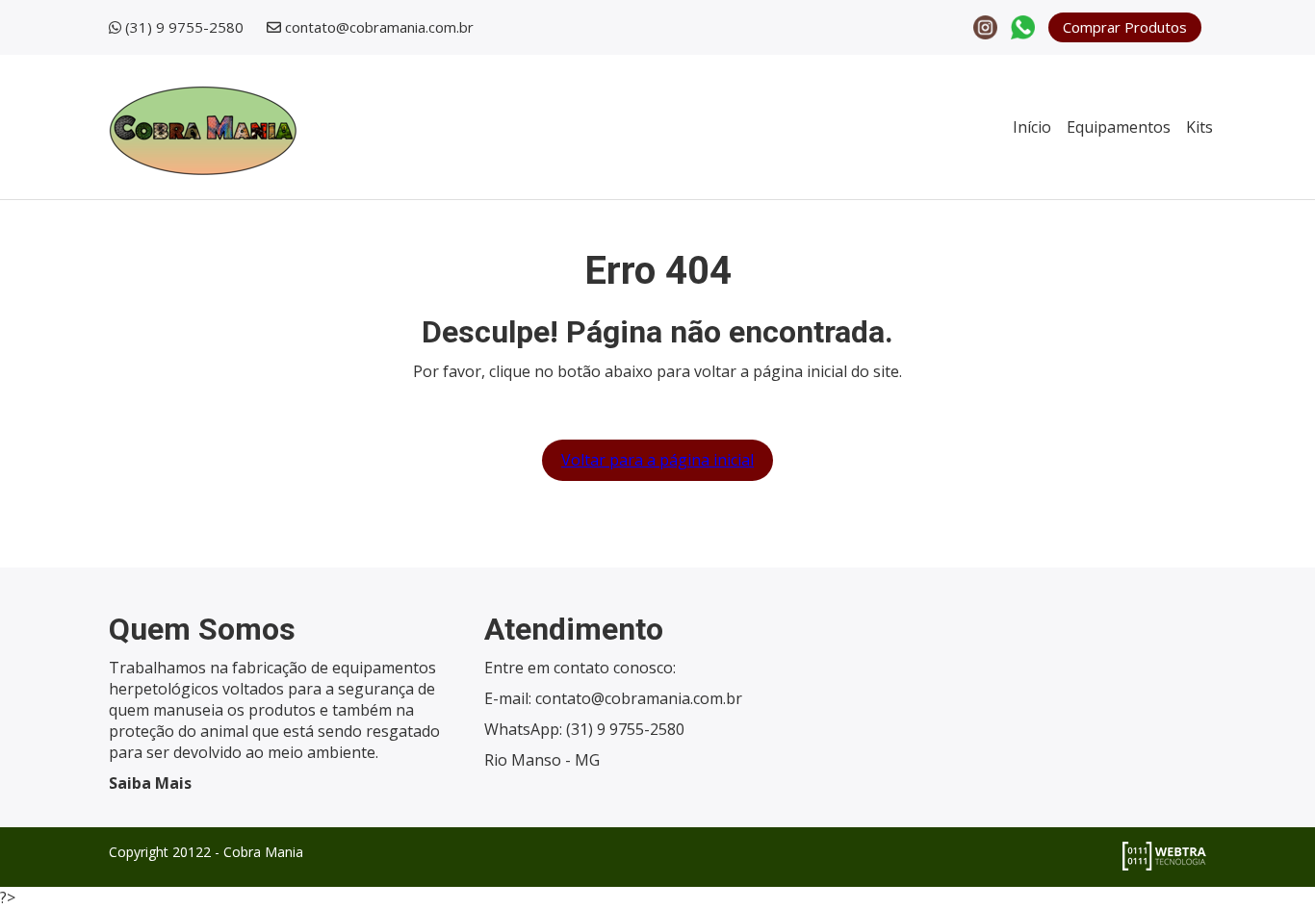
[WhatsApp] (1023, 26)
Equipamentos (1119, 127)
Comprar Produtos (1125, 27)
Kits (1199, 127)
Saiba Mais (150, 783)
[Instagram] (985, 26)
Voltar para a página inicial (657, 459)
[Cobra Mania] (203, 126)
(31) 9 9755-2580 (184, 27)
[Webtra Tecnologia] (1164, 854)
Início (1032, 127)
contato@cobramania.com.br (379, 27)
